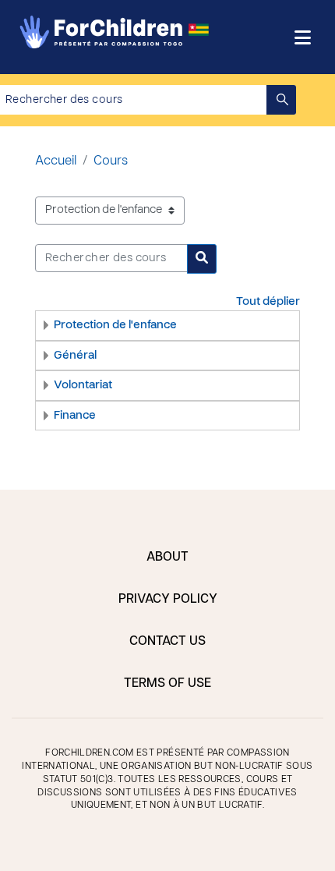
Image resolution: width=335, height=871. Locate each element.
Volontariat (83, 385)
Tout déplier (268, 301)
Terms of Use (167, 684)
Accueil (55, 161)
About (167, 557)
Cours (110, 161)
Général (75, 355)
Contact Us (167, 642)
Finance (75, 415)
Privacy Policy (167, 599)
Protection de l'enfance (115, 325)
